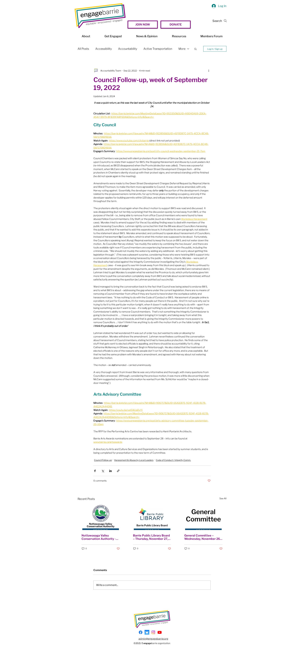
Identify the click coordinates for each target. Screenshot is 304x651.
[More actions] (209, 70)
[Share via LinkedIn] (110, 470)
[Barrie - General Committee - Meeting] (203, 517)
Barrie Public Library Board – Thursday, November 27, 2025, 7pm (151, 537)
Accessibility (103, 48)
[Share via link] (118, 470)
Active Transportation (157, 48)
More (181, 48)
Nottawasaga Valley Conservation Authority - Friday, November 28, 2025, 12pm (100, 537)
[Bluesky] (147, 632)
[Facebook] (140, 632)
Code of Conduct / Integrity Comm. (173, 460)
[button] (195, 49)
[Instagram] (153, 632)
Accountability (127, 48)
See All (222, 498)
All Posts (83, 48)
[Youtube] (159, 632)
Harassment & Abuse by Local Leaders (133, 460)
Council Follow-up (103, 460)
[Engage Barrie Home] (100, 16)
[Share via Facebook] (94, 470)
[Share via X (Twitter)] (102, 470)
